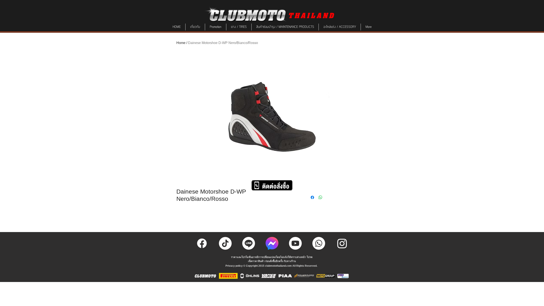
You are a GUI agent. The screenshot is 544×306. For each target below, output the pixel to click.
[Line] (248, 243)
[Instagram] (342, 243)
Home (181, 43)
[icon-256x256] (272, 243)
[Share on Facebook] (312, 197)
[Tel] (318, 243)
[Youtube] (295, 243)
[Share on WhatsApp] (320, 197)
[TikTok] (225, 243)
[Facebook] (202, 243)
